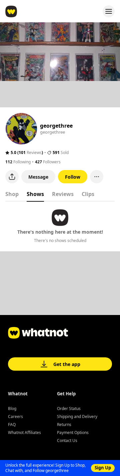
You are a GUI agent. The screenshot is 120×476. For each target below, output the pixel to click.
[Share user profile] (12, 176)
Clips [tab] (88, 194)
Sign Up (103, 468)
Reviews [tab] (63, 194)
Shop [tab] (12, 194)
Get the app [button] (66, 364)
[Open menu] (109, 11)
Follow (72, 177)
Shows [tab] (35, 194)
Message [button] (38, 177)
